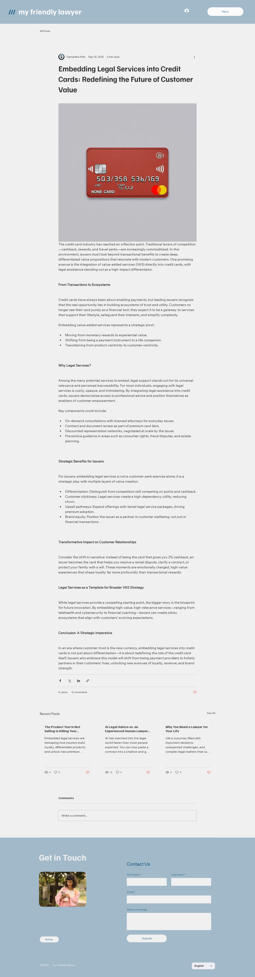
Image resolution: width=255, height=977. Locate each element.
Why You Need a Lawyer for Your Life (187, 729)
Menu (225, 11)
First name (134, 874)
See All (211, 713)
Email (131, 892)
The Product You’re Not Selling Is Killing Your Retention (62, 729)
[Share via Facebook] (60, 680)
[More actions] (194, 57)
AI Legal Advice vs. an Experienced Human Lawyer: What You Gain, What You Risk (127, 729)
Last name (178, 874)
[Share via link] (87, 680)
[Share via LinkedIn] (78, 680)
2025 (47, 965)
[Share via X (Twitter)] (69, 680)
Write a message (137, 909)
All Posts (45, 31)
